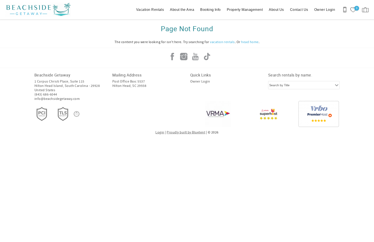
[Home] (33, 9)
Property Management (245, 9)
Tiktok (207, 56)
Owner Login (324, 9)
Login (159, 132)
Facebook (172, 56)
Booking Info (210, 9)
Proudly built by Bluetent (186, 132)
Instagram (183, 56)
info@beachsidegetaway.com (57, 99)
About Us (276, 9)
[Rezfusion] (77, 114)
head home (249, 42)
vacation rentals (222, 42)
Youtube (195, 56)
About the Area (182, 9)
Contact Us (299, 9)
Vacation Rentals (150, 9)
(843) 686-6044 (45, 94)
